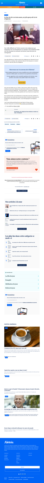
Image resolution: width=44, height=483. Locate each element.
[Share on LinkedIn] (33, 56)
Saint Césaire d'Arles (25, 4)
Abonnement (18, 459)
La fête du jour (10, 276)
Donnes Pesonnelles (18, 479)
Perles (5, 12)
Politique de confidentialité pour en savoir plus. (15, 148)
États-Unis (7, 124)
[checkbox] (5, 147)
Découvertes (6, 459)
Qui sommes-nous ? (16, 477)
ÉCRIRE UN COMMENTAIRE (22, 190)
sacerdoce (7, 376)
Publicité (17, 462)
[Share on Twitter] (35, 56)
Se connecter (22, 470)
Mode (6, 357)
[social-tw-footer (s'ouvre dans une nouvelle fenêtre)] (23, 474)
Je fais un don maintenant (11, 168)
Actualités (6, 455)
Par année (30, 455)
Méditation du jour (11, 284)
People (6, 396)
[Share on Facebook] (31, 56)
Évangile (8, 280)
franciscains (12, 124)
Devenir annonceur (30, 477)
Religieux (18, 124)
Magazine (18, 458)
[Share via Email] (37, 56)
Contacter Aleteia (11, 479)
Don (17, 461)
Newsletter (18, 455)
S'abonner (22, 467)
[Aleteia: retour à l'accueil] (22, 2)
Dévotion (6, 415)
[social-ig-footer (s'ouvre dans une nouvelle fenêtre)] (25, 474)
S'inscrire (7, 150)
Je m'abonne (9, 7)
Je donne (21, 7)
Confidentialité (25, 479)
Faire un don (21, 82)
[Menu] (8, 3)
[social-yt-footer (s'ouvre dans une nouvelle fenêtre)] (18, 474)
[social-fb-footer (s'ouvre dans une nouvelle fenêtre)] (20, 474)
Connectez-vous (26, 186)
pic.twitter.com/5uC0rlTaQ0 (27, 103)
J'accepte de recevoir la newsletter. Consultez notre (15, 148)
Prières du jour (10, 288)
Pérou (6, 328)
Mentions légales (24, 477)
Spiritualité (6, 458)
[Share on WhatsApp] (39, 56)
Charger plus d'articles (22, 228)
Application (18, 456)
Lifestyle (5, 456)
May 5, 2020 (17, 106)
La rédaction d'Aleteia (17, 21)
